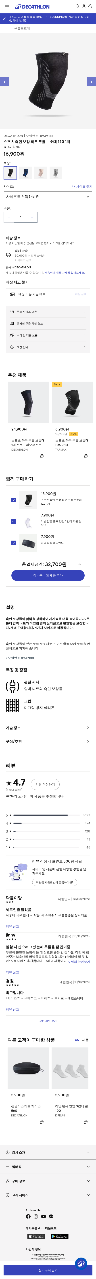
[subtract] (9, 217)
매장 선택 (80, 294)
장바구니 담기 (48, 1270)
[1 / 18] (48, 81)
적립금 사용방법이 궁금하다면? (54, 882)
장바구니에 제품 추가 (48, 575)
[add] (32, 217)
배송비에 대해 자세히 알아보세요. (65, 272)
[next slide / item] (91, 81)
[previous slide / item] (4, 81)
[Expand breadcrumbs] (6, 28)
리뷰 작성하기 (45, 784)
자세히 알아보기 (79, 961)
